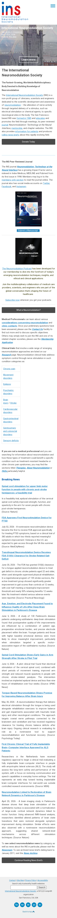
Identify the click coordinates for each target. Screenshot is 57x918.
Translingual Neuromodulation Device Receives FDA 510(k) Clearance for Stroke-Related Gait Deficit (26, 555)
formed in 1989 (24, 118)
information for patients (26, 131)
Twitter (46, 183)
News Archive (30, 853)
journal (5, 125)
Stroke (13, 403)
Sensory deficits (11, 440)
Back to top (27, 912)
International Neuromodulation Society (24, 95)
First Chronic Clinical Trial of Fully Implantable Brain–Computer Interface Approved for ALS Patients (26, 747)
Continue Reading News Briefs (29, 860)
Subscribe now (12, 300)
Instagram (21, 186)
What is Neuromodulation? (28, 310)
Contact (12, 880)
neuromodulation (13, 105)
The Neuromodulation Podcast (17, 268)
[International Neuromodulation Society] (15, 22)
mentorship (16, 128)
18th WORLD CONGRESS (11, 32)
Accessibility (43, 880)
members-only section (13, 180)
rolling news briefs (10, 134)
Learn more (29, 59)
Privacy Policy (30, 880)
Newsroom (7, 850)
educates (40, 118)
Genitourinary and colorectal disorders (10, 431)
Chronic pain (9, 368)
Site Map (20, 880)
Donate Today (28, 142)
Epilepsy (7, 384)
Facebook (6, 186)
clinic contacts (9, 326)
